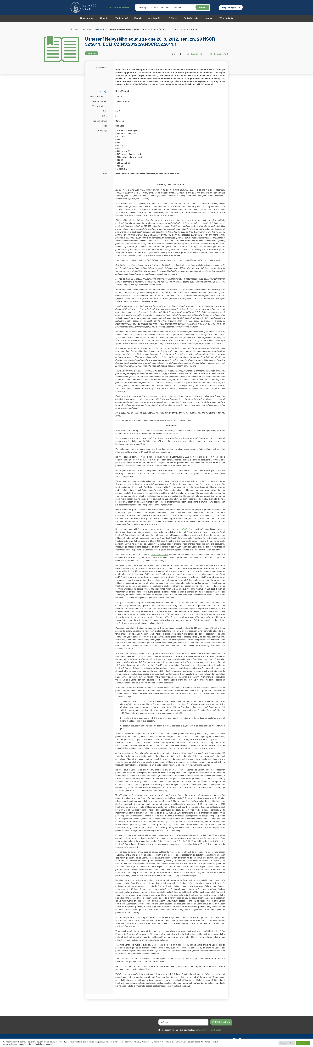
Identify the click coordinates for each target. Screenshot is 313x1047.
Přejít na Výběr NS (231, 7)
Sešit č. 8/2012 (100, 29)
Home (71, 29)
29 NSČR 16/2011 (177, 769)
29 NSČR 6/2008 (186, 529)
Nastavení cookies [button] (286, 1043)
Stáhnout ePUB (220, 53)
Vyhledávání (121, 18)
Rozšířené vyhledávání (119, 7)
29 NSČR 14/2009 (159, 554)
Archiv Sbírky (155, 18)
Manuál (137, 18)
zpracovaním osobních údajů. (208, 1029)
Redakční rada (191, 18)
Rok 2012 (87, 29)
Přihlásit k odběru (221, 1022)
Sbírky (77, 29)
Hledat (202, 7)
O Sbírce (173, 18)
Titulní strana (86, 18)
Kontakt (209, 18)
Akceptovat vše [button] (302, 1043)
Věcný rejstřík (226, 18)
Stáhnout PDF (197, 53)
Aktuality (104, 18)
